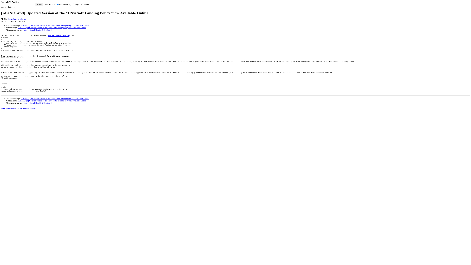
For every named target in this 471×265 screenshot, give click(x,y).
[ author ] (48, 30)
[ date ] (25, 30)
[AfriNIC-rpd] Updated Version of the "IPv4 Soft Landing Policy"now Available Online (55, 25)
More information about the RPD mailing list (18, 108)
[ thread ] (32, 30)
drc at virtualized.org (59, 36)
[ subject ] (40, 30)
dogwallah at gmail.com (17, 19)
